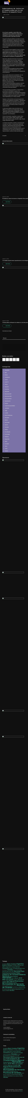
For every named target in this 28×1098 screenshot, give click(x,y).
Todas (6, 448)
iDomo (21, 1090)
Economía (7, 389)
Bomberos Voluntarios (7, 965)
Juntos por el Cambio (12, 1065)
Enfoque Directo (8, 398)
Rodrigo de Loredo (22, 987)
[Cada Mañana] (7, 4)
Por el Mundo (7, 431)
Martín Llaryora (6, 982)
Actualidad (7, 370)
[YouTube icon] (15, 1093)
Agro (6, 372)
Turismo (6, 450)
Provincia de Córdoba (12, 1073)
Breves (6, 374)
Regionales (7, 439)
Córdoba (10, 970)
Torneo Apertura (16, 1075)
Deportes (7, 386)
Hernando (6, 977)
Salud (6, 441)
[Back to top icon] (14, 1088)
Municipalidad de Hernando (13, 984)
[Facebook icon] (12, 1093)
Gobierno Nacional (17, 1060)
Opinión (6, 424)
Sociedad (7, 443)
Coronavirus (5, 968)
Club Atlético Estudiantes (17, 965)
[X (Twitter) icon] (14, 1093)
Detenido (15, 970)
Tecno (6, 446)
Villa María (12, 990)
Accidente (4, 964)
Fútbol (18, 973)
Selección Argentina (11, 989)
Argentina (20, 964)
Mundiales (7, 417)
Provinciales (7, 434)
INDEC (13, 978)
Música (6, 420)
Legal (6, 410)
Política (6, 429)
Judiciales (7, 408)
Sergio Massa (18, 989)
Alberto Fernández (11, 964)
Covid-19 (6, 382)
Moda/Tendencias (8, 415)
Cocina (6, 379)
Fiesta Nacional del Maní (10, 405)
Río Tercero (4, 989)
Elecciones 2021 (8, 393)
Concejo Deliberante (16, 966)
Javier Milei (11, 1064)
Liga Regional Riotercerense (14, 981)
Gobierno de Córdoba (10, 975)
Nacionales (7, 422)
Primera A (16, 1071)
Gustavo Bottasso (13, 976)
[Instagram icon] (17, 1093)
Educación (7, 391)
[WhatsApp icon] (11, 1093)
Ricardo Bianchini (15, 987)
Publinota (7, 436)
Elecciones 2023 (8, 396)
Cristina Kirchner (18, 968)
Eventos (6, 403)
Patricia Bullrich (5, 985)
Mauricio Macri (14, 982)
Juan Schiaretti (9, 979)
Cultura (6, 384)
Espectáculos (7, 401)
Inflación (16, 978)
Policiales (7, 427)
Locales (6, 412)
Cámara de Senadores (7, 1054)
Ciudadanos (7, 377)
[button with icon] (3, 359)
